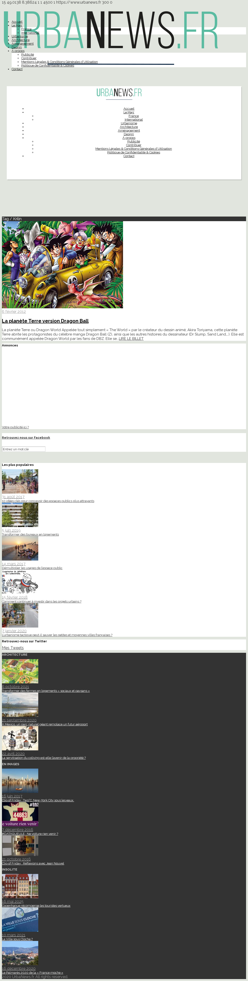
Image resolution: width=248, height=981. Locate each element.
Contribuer (29, 58)
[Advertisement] (124, 200)
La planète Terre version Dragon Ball (45, 321)
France (26, 29)
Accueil (17, 22)
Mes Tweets (13, 648)
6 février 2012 (14, 311)
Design (17, 47)
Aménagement (23, 43)
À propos (18, 51)
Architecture (21, 40)
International (30, 32)
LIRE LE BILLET (131, 338)
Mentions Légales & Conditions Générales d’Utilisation (59, 62)
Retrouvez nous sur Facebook (26, 437)
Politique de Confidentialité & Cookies (47, 65)
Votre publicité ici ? (15, 427)
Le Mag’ (17, 25)
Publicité (27, 54)
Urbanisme (20, 36)
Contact (17, 69)
